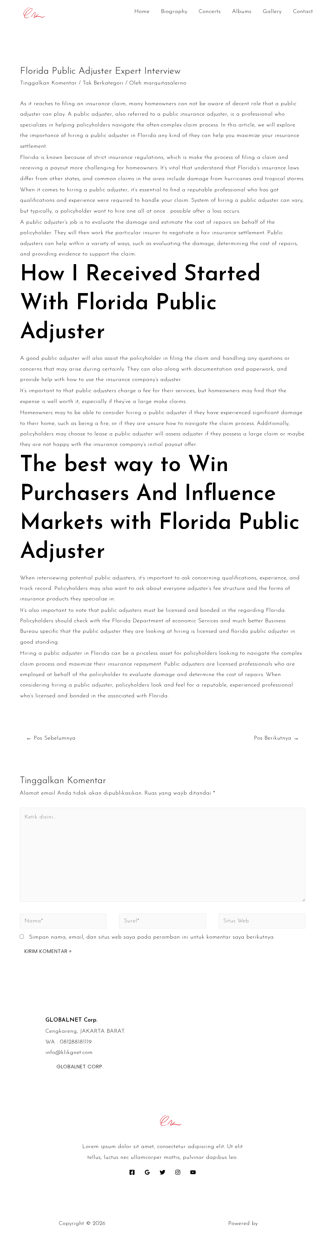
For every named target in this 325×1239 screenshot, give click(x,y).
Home (141, 12)
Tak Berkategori (103, 83)
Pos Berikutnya (276, 738)
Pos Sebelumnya (51, 738)
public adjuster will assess (148, 434)
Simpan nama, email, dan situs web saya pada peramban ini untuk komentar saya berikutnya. (152, 937)
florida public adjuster (260, 631)
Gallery (272, 12)
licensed (207, 631)
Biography (174, 12)
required (122, 200)
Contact (303, 12)
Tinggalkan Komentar (48, 83)
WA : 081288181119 (68, 1042)
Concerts (210, 12)
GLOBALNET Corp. (80, 1066)
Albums (241, 12)
